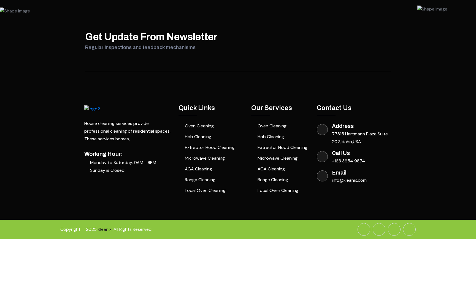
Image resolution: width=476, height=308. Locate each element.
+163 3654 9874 (348, 161)
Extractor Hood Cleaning (210, 147)
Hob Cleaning (198, 137)
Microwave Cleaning (205, 158)
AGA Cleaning (198, 169)
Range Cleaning (200, 180)
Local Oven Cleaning (205, 190)
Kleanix (105, 229)
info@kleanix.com (349, 180)
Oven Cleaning (199, 126)
